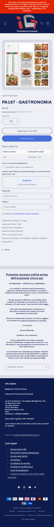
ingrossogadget (26, 508)
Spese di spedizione (9, 112)
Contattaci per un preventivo (19, 167)
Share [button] (7, 250)
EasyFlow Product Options (26, 214)
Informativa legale (28, 519)
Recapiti (41, 511)
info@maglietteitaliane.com (26, 435)
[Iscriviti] (46, 367)
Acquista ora (27, 139)
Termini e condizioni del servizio (40, 515)
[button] (5, 23)
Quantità (5, 116)
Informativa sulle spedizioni (15, 515)
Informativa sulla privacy (26, 511)
